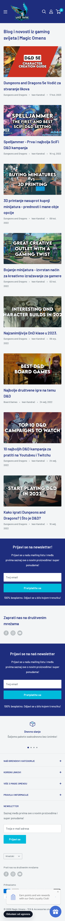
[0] (58, 11)
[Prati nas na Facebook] (6, 633)
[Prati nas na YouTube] (19, 633)
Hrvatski (10, 856)
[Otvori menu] (5, 11)
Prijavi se (15, 839)
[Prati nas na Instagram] (13, 633)
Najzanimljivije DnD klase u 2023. (30, 333)
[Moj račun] (51, 12)
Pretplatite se (32, 588)
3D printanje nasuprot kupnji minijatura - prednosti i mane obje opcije (31, 206)
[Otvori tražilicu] (44, 12)
